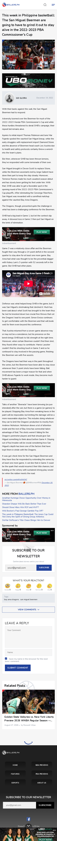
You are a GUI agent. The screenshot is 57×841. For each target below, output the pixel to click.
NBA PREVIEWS (42, 765)
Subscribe (45, 805)
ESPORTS (15, 783)
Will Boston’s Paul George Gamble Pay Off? (22, 510)
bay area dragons (11, 599)
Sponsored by (10, 525)
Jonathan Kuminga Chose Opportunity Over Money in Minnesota (26, 499)
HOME (15, 765)
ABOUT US (41, 783)
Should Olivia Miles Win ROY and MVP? (20, 507)
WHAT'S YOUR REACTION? (28, 580)
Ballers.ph (26, 494)
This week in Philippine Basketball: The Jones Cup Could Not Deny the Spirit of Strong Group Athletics (27, 515)
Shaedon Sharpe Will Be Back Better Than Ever (24, 503)
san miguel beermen (28, 599)
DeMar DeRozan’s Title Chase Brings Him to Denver (26, 520)
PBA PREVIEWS (42, 774)
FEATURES (15, 774)
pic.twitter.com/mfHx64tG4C (16, 479)
